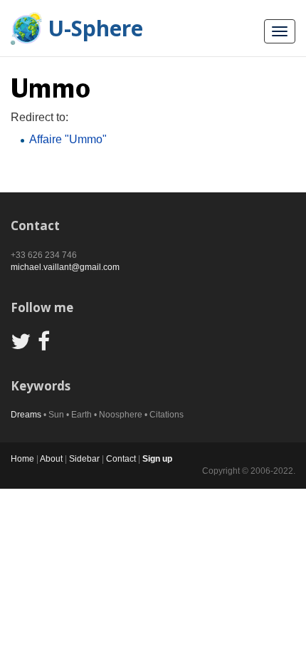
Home (22, 459)
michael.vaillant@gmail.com (65, 267)
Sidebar (84, 459)
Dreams (26, 415)
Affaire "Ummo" (68, 139)
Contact (121, 459)
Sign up (157, 459)
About (51, 459)
